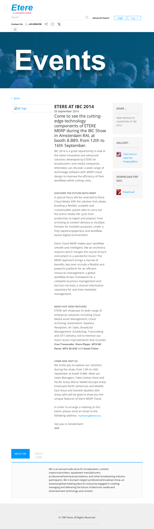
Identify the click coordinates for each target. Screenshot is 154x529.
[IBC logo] (20, 108)
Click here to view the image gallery (130, 157)
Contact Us (17, 24)
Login (120, 17)
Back (16, 98)
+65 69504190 (35, 24)
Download (128, 192)
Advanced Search (101, 17)
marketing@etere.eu (89, 415)
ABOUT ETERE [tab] (39, 455)
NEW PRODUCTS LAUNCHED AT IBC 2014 (126, 121)
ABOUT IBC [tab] (20, 453)
